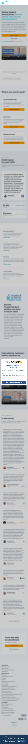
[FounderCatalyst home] (5, 2)
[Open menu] (25, 2)
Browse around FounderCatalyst (14, 382)
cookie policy (20, 738)
